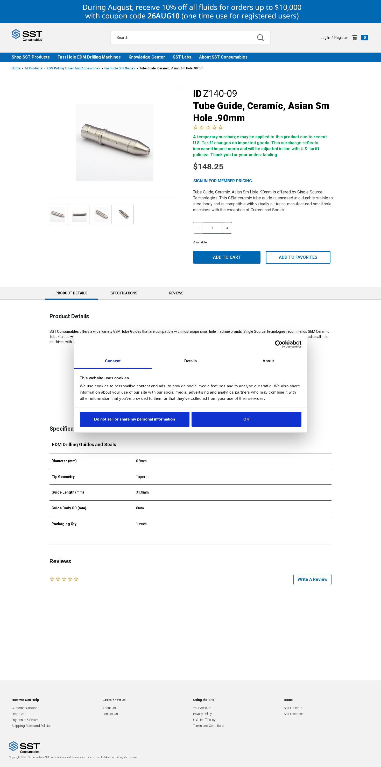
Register (341, 37)
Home (16, 68)
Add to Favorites (298, 257)
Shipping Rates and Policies (31, 726)
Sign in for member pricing (222, 180)
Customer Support (25, 708)
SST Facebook (293, 714)
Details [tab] (190, 361)
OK (246, 419)
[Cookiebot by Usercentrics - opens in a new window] (278, 344)
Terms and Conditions (208, 726)
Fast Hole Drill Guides (119, 68)
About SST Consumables (223, 57)
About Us (109, 708)
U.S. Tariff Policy (204, 720)
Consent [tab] (113, 361)
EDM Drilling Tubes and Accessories (73, 68)
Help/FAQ (19, 714)
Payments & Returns (26, 720)
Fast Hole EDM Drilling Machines (89, 57)
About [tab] (268, 361)
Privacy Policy (202, 714)
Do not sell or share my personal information (134, 419)
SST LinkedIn (293, 708)
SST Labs (182, 57)
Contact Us (110, 714)
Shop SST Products (31, 57)
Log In (325, 37)
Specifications (124, 293)
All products (34, 68)
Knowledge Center (147, 57)
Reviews (176, 293)
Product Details (71, 295)
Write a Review (312, 579)
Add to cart (227, 257)
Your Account (202, 708)
